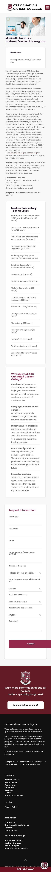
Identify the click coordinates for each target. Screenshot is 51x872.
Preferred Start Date (18, 595)
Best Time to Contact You (20, 608)
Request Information (24, 705)
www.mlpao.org (16, 153)
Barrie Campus (11, 845)
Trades (7, 792)
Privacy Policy (11, 807)
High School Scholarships (16, 825)
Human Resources (31, 764)
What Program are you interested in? (24, 580)
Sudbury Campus (12, 843)
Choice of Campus (17, 566)
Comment (13, 621)
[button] (44, 865)
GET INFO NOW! (25, 869)
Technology (10, 785)
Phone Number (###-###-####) (22, 553)
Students (39, 761)
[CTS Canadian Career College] (24, 7)
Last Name (13, 529)
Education (9, 787)
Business (8, 790)
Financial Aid (12, 764)
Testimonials (10, 830)
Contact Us (9, 822)
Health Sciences (12, 780)
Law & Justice (10, 782)
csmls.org (32, 153)
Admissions (25, 761)
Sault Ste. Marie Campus (16, 848)
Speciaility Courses (13, 795)
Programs (10, 761)
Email (11, 540)
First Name (14, 517)
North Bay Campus (13, 840)
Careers (8, 827)
